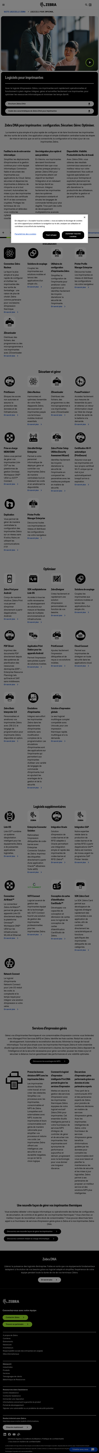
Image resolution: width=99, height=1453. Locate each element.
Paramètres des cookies (25, 234)
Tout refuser (51, 235)
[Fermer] (84, 217)
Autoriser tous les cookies (73, 235)
